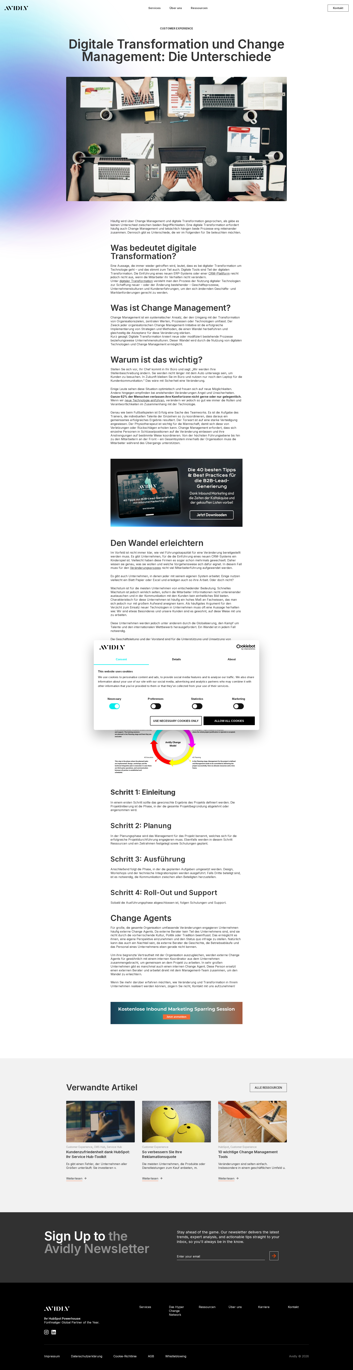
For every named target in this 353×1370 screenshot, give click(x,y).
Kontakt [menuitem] (293, 1307)
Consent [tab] (121, 659)
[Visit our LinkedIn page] (53, 1332)
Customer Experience (176, 28)
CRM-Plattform (219, 273)
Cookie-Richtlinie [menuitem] (125, 1356)
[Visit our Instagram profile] (46, 1332)
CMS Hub (99, 1146)
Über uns (176, 8)
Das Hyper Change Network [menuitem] (176, 1310)
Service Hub (114, 1146)
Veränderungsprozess (145, 568)
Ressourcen (199, 8)
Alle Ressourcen (268, 1087)
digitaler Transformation (136, 281)
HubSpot (223, 1146)
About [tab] (232, 659)
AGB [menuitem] (151, 1356)
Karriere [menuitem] (264, 1307)
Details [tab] (176, 659)
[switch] (156, 706)
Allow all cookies (229, 720)
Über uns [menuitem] (235, 1307)
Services (154, 8)
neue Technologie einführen (144, 400)
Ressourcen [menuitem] (207, 1307)
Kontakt (338, 8)
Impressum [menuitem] (52, 1356)
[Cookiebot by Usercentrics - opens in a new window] (239, 647)
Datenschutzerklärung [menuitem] (86, 1356)
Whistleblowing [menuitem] (175, 1356)
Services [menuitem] (145, 1307)
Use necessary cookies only (176, 720)
